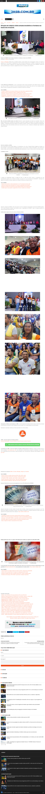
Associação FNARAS (16, 616)
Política (35, 616)
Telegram (22, 471)
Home (2, 19)
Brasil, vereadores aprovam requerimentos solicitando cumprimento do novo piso (17, 93)
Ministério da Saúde (13, 618)
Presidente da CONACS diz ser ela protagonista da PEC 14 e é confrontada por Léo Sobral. (25, 689)
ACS (5, 22)
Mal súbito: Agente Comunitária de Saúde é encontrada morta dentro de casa (15, 519)
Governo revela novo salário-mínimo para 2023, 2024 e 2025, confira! (14, 475)
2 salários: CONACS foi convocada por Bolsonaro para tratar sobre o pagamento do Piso (17, 91)
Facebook (27, 471)
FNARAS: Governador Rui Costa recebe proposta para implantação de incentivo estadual (17, 96)
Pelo (2, 93)
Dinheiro (33, 618)
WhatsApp (18, 471)
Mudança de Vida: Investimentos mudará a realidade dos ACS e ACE (13, 92)
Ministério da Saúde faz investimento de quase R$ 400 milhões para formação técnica (16, 186)
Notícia (17, 22)
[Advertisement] (22, 75)
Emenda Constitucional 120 (10, 566)
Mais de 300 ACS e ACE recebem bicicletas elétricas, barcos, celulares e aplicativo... (23, 694)
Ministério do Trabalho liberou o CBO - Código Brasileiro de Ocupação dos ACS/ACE (16, 611)
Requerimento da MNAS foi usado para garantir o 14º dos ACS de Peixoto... (15, 597)
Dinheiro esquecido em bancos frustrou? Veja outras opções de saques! (14, 479)
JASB (6, 59)
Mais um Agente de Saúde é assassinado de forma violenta (12, 520)
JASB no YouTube (13, 471)
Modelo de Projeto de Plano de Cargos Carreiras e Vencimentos (13, 601)
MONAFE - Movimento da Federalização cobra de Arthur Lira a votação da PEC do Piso (17, 605)
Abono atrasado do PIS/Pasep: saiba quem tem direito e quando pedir (14, 480)
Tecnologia (26, 618)
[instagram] (41, 1)
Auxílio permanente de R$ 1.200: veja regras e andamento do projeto (14, 476)
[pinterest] (43, 1)
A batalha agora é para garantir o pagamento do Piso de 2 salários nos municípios (16, 187)
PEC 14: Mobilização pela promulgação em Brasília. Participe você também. (22, 709)
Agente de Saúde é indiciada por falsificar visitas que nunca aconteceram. (22, 732)
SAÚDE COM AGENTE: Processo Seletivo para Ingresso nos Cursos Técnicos (18, 614)
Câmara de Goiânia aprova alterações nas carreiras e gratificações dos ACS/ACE (16, 185)
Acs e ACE (8, 22)
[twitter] (39, 1)
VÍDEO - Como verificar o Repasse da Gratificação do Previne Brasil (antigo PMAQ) (16, 610)
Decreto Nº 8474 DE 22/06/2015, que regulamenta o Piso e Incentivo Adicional (15, 598)
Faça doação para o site (11, 449)
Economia (28, 616)
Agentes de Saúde (21, 618)
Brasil (8, 616)
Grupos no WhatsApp (4, 61)
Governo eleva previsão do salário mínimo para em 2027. (18, 717)
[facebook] (37, 1)
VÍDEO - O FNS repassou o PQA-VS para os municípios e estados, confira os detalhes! (17, 607)
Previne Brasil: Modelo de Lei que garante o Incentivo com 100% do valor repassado (16, 609)
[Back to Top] (43, 792)
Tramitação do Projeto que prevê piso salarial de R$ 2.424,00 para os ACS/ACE (15, 515)
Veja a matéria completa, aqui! (23, 511)
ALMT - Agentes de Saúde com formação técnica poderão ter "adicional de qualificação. (17, 606)
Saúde (30, 618)
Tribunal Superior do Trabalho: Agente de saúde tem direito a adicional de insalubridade (17, 570)
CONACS (13, 22)
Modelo (15, 600)
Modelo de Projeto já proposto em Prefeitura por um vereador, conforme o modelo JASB (17, 596)
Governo (32, 616)
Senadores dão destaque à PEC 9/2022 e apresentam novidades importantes (15, 574)
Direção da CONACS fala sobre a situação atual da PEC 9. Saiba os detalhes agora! (16, 573)
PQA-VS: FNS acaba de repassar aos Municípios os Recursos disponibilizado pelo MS (17, 516)
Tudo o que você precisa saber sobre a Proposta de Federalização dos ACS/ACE (16, 602)
